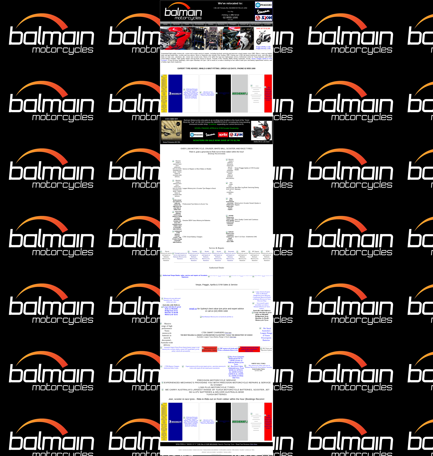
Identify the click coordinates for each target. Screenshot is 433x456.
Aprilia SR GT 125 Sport (261, 141)
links (253, 449)
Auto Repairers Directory (267, 454)
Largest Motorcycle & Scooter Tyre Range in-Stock (199, 188)
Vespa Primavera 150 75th (171, 142)
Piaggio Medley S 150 (263, 47)
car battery (220, 452)
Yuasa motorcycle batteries (210, 449)
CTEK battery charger (225, 449)
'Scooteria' (212, 124)
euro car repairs (211, 452)
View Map (230, 11)
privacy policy (227, 452)
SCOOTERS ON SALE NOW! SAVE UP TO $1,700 (216, 140)
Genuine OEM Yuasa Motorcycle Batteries (196, 220)
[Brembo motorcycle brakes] (268, 100)
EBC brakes (235, 449)
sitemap (204, 452)
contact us (248, 449)
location (242, 449)
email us (193, 309)
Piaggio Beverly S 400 (263, 48)
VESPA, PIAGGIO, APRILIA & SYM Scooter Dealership (217, 128)
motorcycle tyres (197, 449)
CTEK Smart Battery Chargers (192, 237)
